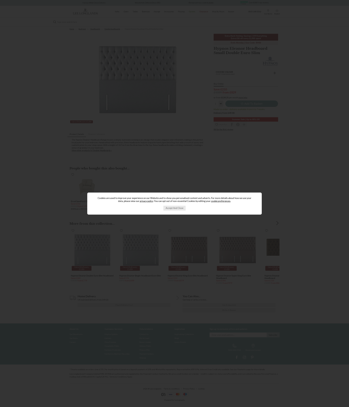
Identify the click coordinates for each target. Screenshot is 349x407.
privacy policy (146, 201)
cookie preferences (220, 201)
